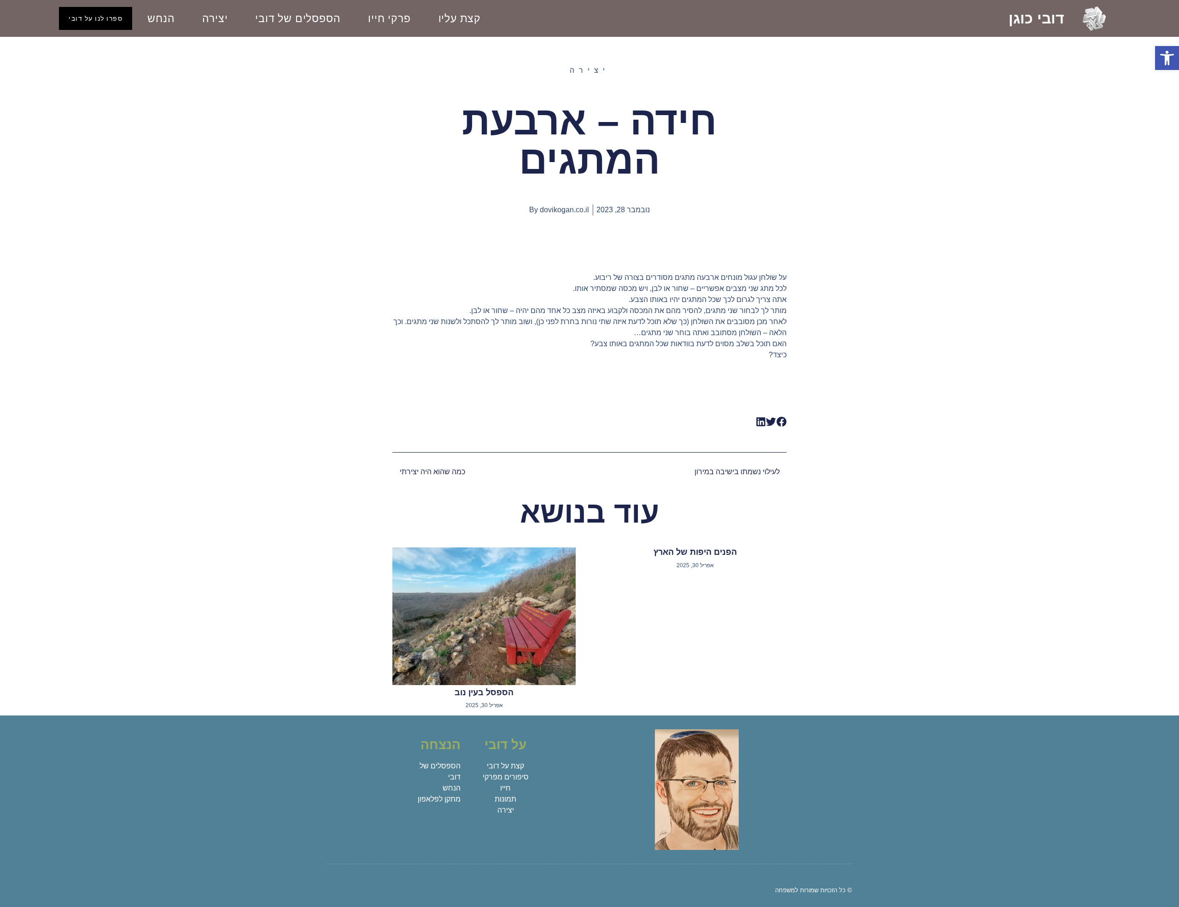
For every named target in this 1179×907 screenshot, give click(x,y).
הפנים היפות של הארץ (695, 552)
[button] (1167, 58)
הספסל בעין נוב (484, 692)
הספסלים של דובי (297, 18)
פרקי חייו (389, 18)
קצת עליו (459, 18)
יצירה (215, 18)
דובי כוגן (1036, 18)
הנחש (161, 18)
